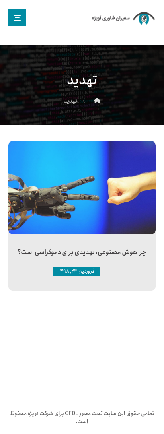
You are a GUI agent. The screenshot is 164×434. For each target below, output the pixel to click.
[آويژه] (97, 101)
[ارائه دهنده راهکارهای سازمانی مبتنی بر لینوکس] (124, 18)
